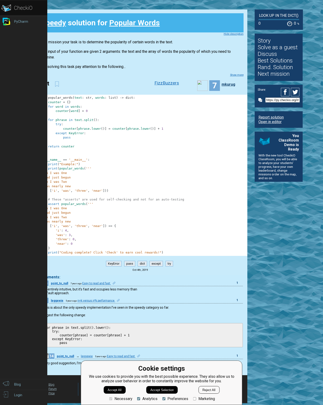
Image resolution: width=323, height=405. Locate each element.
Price (51, 393)
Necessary (123, 398)
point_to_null (59, 283)
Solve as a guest (278, 47)
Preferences (177, 398)
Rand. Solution (275, 67)
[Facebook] (286, 92)
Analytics (149, 398)
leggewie (57, 300)
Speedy (53, 22)
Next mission (274, 74)
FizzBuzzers (166, 83)
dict (142, 263)
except (156, 263)
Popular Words (134, 22)
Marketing (206, 398)
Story (264, 40)
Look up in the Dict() (278, 15)
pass (129, 263)
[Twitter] (295, 92)
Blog (51, 384)
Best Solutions (275, 60)
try (169, 263)
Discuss (267, 54)
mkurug (228, 84)
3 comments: (48, 277)
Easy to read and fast (96, 283)
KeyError (113, 263)
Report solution (271, 117)
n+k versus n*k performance (96, 300)
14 (51, 356)
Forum (52, 389)
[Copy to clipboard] (261, 100)
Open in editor (270, 122)
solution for (100, 22)
